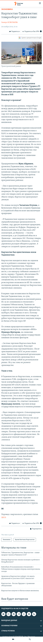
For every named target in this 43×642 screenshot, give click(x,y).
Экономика (7, 9)
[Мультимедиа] (13, 639)
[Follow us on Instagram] (8, 614)
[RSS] (34, 614)
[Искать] (29, 639)
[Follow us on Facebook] (14, 614)
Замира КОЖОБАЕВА (9, 22)
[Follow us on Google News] (29, 614)
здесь (3, 517)
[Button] (14, 31)
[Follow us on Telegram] (19, 614)
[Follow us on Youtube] (3, 614)
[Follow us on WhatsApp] (24, 614)
